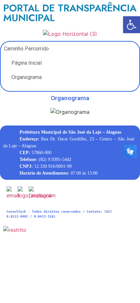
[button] (131, 24)
